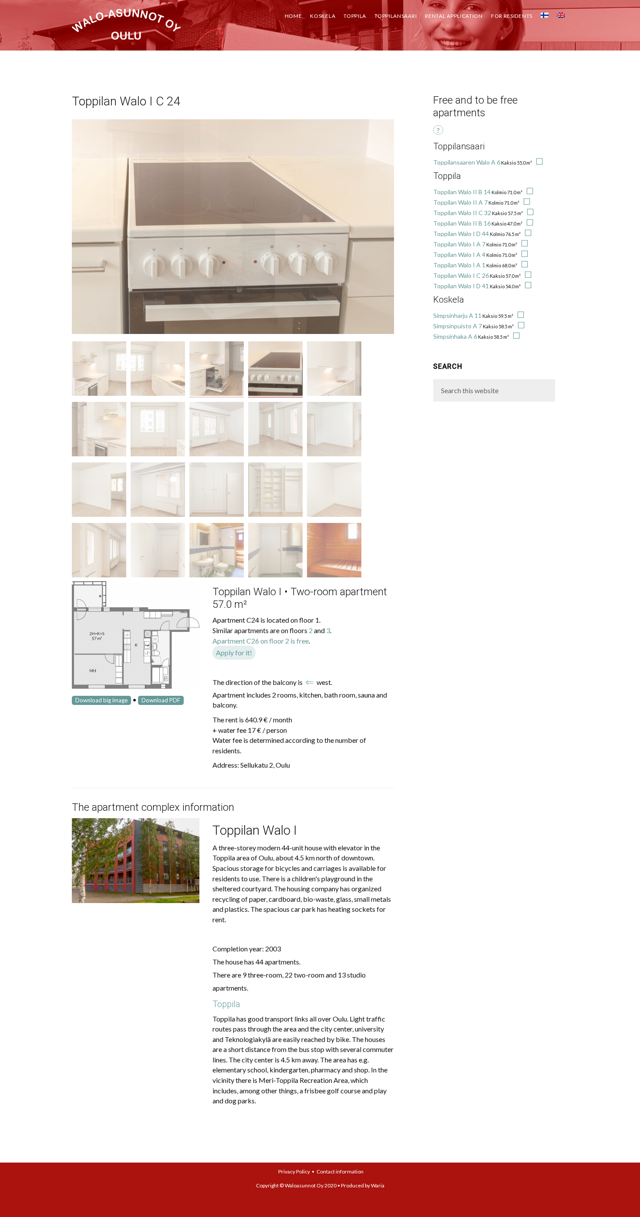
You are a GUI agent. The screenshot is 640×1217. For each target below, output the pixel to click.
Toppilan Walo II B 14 (462, 192)
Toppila (226, 1004)
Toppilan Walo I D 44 (461, 233)
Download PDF (160, 700)
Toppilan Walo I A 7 (459, 244)
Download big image (101, 700)
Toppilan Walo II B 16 (462, 223)
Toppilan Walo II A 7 (460, 202)
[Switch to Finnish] (545, 13)
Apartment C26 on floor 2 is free (260, 641)
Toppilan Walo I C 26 (461, 275)
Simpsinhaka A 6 (455, 336)
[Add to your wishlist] (538, 162)
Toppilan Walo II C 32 (462, 212)
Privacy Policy (294, 1171)
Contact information (340, 1171)
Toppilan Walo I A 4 (459, 254)
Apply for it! (234, 652)
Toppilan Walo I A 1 (459, 265)
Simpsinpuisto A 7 (457, 326)
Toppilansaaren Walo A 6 (466, 162)
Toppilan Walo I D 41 (461, 286)
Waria (377, 1185)
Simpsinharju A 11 (457, 315)
